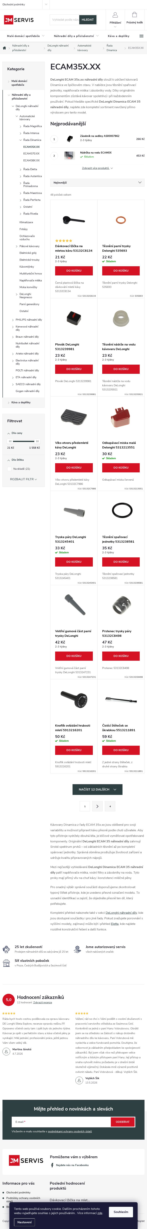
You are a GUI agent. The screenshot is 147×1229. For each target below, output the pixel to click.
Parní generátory (29, 304)
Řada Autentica (32, 176)
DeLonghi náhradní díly (27, 107)
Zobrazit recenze (42, 1002)
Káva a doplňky (20, 402)
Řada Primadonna (30, 184)
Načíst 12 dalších (94, 789)
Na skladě (21, 469)
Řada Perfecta (31, 200)
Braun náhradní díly (27, 337)
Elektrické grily (28, 253)
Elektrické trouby (29, 260)
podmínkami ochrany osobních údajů (70, 1131)
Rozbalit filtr (22, 479)
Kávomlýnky (27, 267)
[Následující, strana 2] (97, 806)
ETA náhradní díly (26, 377)
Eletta (114, 924)
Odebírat (123, 1122)
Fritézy (24, 229)
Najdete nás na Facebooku (72, 1165)
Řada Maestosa (32, 193)
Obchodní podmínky (13, 4)
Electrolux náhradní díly (27, 362)
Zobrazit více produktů (96, 168)
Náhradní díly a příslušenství (21, 96)
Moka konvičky (28, 287)
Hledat (88, 20)
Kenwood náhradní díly (27, 328)
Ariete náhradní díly (27, 353)
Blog (9, 1207)
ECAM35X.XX (31, 147)
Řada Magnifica (32, 126)
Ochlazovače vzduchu (27, 237)
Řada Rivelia (30, 214)
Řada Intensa (31, 133)
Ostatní (27, 207)
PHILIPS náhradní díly (29, 320)
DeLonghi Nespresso (26, 295)
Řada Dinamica (32, 140)
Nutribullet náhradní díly (27, 345)
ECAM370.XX (31, 153)
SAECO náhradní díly (28, 384)
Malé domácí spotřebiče (19, 83)
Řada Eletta (30, 169)
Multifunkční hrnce (31, 273)
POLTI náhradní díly (27, 370)
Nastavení (24, 1222)
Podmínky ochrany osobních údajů (23, 1199)
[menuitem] (25, 36)
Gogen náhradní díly (27, 391)
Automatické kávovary (27, 117)
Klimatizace (26, 222)
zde (99, 1213)
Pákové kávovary (29, 246)
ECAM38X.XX (31, 160)
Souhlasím (121, 1212)
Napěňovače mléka (31, 280)
